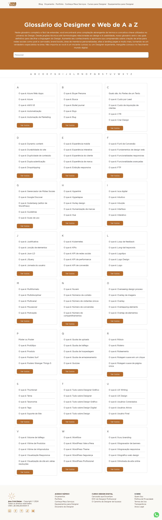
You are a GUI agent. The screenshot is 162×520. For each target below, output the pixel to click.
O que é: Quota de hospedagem (79, 351)
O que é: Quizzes (72, 363)
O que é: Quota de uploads (76, 339)
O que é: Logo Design (119, 259)
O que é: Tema (25, 396)
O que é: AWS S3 (27, 105)
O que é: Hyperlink (72, 191)
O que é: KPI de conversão (76, 265)
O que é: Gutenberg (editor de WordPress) (33, 204)
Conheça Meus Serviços (75, 4)
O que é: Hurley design (74, 203)
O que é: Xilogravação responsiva (124, 449)
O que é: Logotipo (117, 253)
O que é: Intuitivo (117, 197)
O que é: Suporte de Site (30, 414)
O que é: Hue (70, 215)
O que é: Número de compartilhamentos (73, 314)
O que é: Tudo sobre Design (77, 414)
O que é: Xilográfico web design (124, 455)
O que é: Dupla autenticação (32, 161)
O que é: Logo (115, 265)
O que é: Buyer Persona (75, 93)
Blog (41, 4)
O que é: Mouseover (28, 307)
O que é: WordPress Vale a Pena (79, 443)
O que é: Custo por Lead (120, 99)
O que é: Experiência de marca (78, 161)
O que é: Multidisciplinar (30, 295)
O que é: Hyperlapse (73, 197)
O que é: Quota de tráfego (76, 345)
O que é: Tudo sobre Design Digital (80, 408)
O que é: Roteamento (119, 351)
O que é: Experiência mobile (77, 144)
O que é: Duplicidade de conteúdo (35, 156)
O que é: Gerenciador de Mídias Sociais (37, 191)
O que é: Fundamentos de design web (127, 150)
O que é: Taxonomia (28, 402)
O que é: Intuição (117, 203)
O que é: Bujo (70, 111)
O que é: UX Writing (118, 390)
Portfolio (60, 4)
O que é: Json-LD (27, 253)
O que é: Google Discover (31, 197)
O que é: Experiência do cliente (78, 156)
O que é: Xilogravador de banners (124, 443)
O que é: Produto (27, 351)
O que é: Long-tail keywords (122, 247)
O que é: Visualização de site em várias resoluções (37, 462)
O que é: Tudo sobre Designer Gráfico (81, 390)
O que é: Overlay (116, 301)
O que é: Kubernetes (73, 242)
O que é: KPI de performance (77, 259)
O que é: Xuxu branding (120, 437)
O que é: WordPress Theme (76, 449)
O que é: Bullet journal (74, 105)
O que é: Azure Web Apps (31, 93)
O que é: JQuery (26, 259)
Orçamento (49, 4)
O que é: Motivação (28, 313)
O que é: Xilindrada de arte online (124, 461)
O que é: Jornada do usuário (32, 265)
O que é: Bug (70, 117)
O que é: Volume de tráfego (31, 437)
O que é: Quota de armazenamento (80, 357)
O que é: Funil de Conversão (122, 144)
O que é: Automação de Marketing (35, 117)
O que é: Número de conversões (79, 307)
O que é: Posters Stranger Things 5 (35, 363)
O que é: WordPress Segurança (78, 455)
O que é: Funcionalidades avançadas (126, 161)
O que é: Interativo (117, 215)
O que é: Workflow (72, 437)
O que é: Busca (71, 99)
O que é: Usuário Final (119, 414)
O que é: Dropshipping (29, 167)
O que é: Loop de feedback (121, 242)
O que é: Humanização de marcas (79, 209)
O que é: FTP (115, 167)
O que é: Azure (26, 99)
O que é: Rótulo (116, 339)
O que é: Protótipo (27, 345)
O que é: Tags (25, 408)
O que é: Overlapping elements (123, 307)
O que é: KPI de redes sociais (77, 253)
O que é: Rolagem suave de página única (125, 364)
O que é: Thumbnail (28, 390)
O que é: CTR (115, 114)
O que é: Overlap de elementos (123, 313)
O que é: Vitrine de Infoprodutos (34, 449)
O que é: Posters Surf (28, 357)
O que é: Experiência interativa (78, 150)
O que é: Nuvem (71, 289)
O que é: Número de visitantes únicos (81, 301)
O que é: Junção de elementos (33, 247)
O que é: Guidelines (28, 212)
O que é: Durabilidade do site (32, 150)
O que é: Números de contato (77, 295)
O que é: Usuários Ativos (120, 408)
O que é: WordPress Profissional (79, 461)
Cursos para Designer (97, 4)
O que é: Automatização (30, 111)
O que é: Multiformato (29, 289)
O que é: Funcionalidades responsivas (126, 156)
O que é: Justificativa (28, 242)
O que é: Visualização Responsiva (34, 455)
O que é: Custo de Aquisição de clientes (124, 106)
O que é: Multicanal (28, 301)
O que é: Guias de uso (29, 218)
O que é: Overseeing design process (126, 289)
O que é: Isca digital (118, 191)
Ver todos (24, 125)
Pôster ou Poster (26, 339)
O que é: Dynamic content (31, 144)
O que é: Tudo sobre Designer (78, 396)
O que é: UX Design (118, 396)
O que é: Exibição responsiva (77, 167)
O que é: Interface (117, 209)
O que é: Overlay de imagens (122, 295)
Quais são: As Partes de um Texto (124, 93)
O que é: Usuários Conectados (123, 402)
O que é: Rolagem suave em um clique (127, 357)
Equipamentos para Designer (121, 4)
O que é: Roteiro (116, 345)
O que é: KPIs (70, 247)
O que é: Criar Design (119, 120)
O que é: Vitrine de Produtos (32, 443)
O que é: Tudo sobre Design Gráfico (80, 402)
